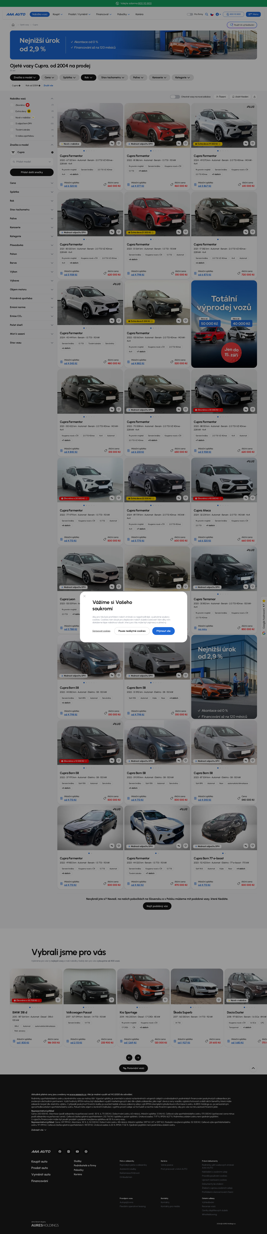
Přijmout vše (163, 630)
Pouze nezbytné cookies (132, 630)
